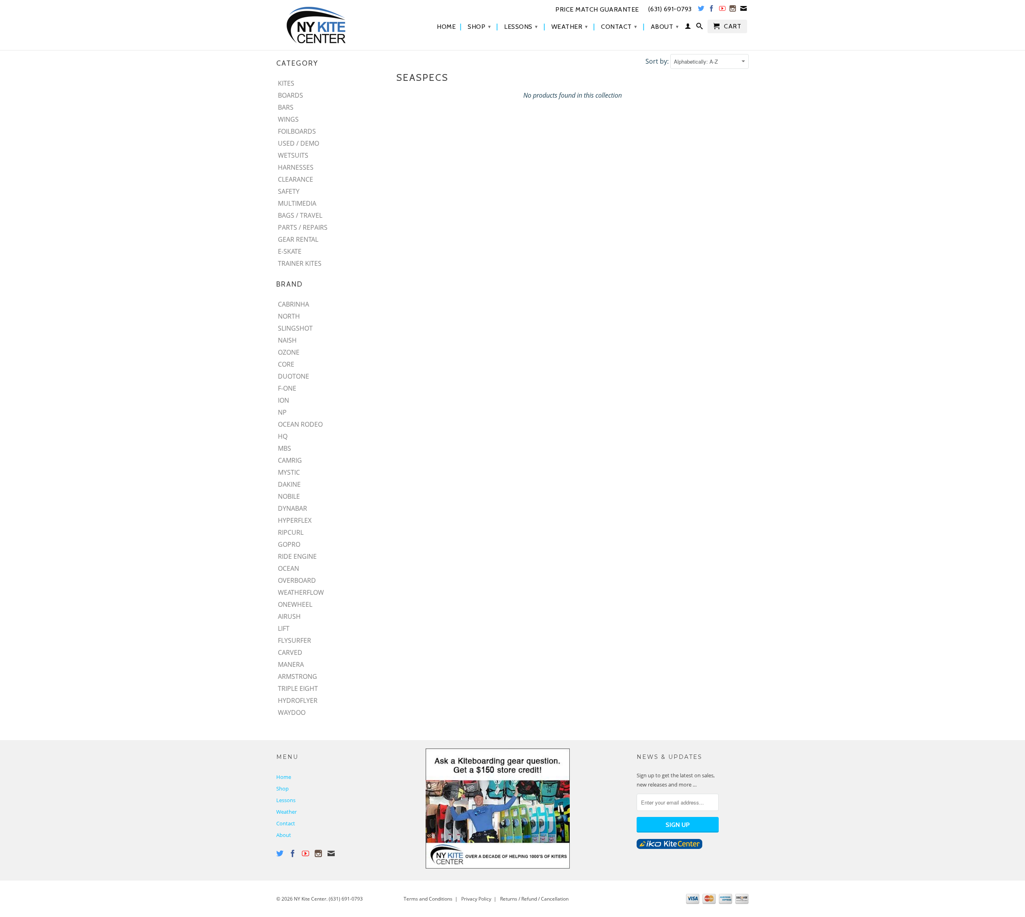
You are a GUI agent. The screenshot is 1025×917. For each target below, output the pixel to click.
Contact (619, 26)
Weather (569, 26)
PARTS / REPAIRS (303, 227)
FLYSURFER (294, 640)
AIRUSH (289, 616)
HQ (282, 436)
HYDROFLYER (298, 700)
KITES (286, 83)
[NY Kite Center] (332, 25)
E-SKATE (289, 251)
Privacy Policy (476, 898)
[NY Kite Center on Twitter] (701, 10)
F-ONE (287, 388)
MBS (284, 448)
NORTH (289, 316)
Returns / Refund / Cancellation (534, 898)
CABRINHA (293, 304)
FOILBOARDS (297, 131)
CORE (286, 364)
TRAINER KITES (300, 263)
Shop (479, 26)
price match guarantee (597, 9)
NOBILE (289, 496)
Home (446, 26)
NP (282, 412)
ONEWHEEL (295, 604)
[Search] (699, 27)
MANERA (291, 664)
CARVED (290, 652)
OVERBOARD (297, 580)
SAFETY (288, 191)
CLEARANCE (295, 179)
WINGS (288, 119)
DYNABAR (292, 508)
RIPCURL (290, 532)
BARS (285, 107)
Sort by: (657, 61)
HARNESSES (296, 167)
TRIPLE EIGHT (298, 688)
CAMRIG (290, 460)
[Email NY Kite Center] (743, 10)
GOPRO (289, 544)
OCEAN (288, 568)
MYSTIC (289, 472)
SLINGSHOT (295, 328)
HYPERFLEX (295, 520)
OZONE (288, 352)
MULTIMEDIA (297, 203)
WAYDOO (291, 712)
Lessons (521, 26)
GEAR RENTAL (298, 239)
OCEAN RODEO (300, 424)
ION (283, 400)
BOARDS (290, 95)
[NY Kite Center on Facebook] (711, 10)
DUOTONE (293, 376)
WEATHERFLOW (301, 592)
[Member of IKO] (669, 847)
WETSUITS (293, 155)
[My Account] (688, 27)
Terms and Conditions (428, 898)
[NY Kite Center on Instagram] (733, 10)
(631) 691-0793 (346, 898)
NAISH (287, 340)
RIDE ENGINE (297, 556)
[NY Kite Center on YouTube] (722, 10)
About (665, 26)
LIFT (283, 628)
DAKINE (289, 484)
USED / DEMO (298, 143)
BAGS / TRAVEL (300, 215)
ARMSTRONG (297, 676)
